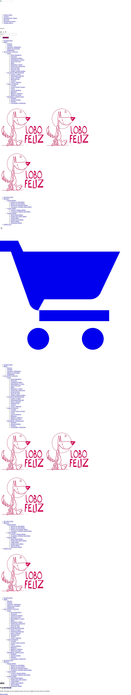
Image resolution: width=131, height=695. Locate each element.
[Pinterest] (6, 32)
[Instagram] (1, 32)
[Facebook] (3, 32)
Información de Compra (10, 18)
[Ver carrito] (65, 360)
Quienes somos (8, 15)
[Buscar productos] (1, 228)
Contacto (6, 16)
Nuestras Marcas (8, 23)
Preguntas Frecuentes (10, 21)
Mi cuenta (6, 19)
